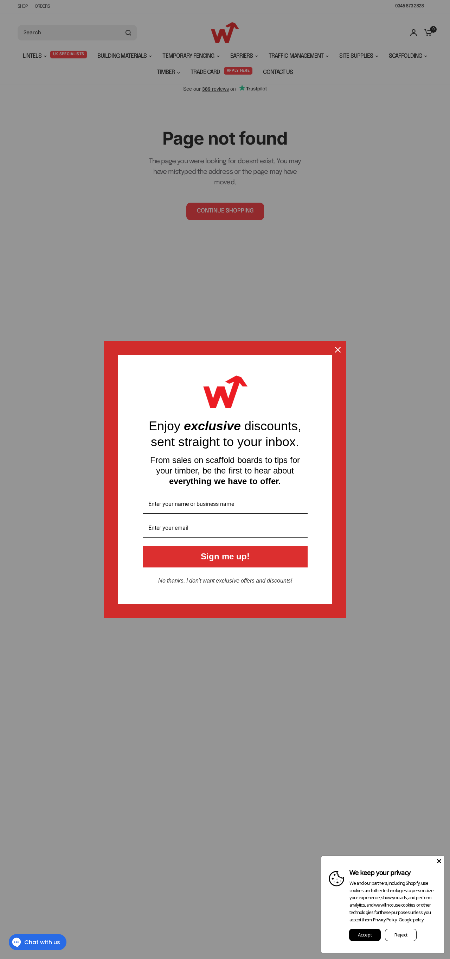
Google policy (411, 919)
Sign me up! (225, 556)
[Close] (337, 349)
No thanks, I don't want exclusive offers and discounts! (225, 581)
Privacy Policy (385, 919)
